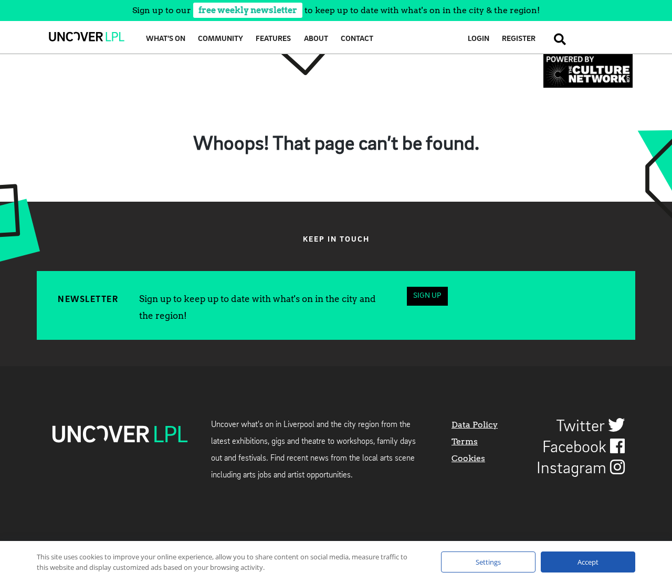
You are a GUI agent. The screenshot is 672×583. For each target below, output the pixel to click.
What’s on (165, 39)
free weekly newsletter (247, 10)
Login (478, 39)
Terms (465, 441)
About (316, 39)
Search (556, 39)
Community (220, 39)
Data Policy (475, 425)
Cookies (468, 458)
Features (273, 39)
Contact (357, 39)
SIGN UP (427, 296)
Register (519, 39)
